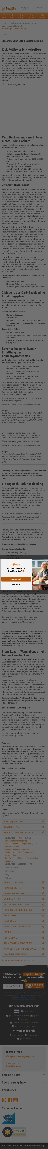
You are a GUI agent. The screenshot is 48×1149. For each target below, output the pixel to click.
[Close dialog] (45, 560)
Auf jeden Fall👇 (16, 579)
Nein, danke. (16, 584)
